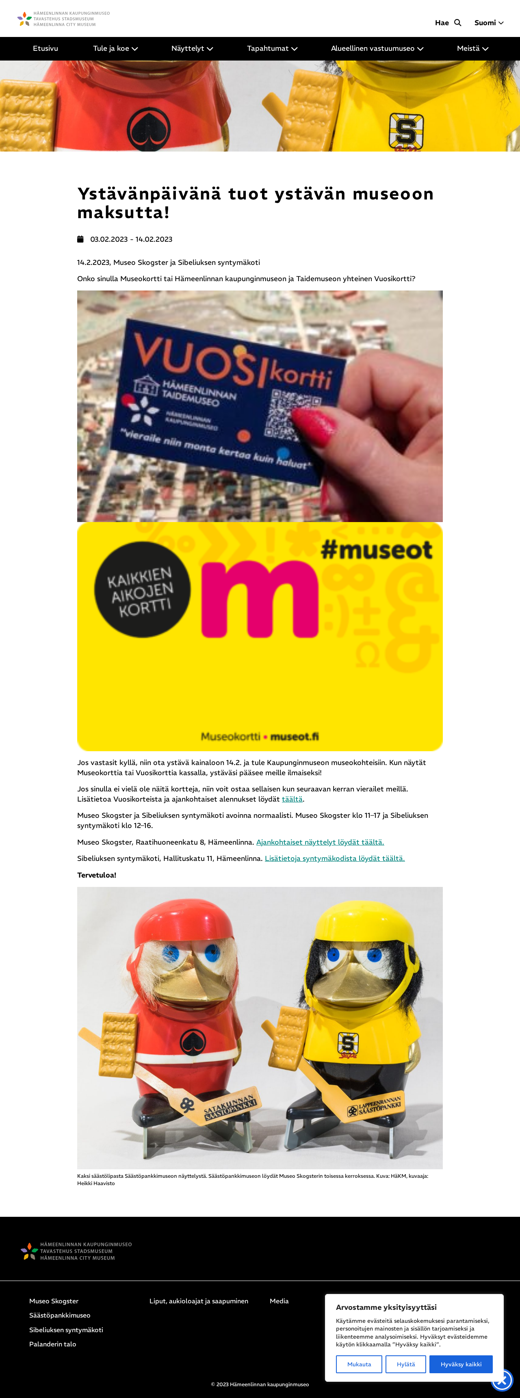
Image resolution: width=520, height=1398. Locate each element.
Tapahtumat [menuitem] (268, 48)
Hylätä (406, 1364)
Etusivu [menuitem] (45, 48)
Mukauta (359, 1364)
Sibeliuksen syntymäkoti (66, 1330)
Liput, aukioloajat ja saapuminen (199, 1301)
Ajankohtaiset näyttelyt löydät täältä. (320, 842)
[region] (414, 1338)
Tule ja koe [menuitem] (111, 48)
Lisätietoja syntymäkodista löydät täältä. (335, 858)
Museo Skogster (53, 1301)
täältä (292, 799)
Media (279, 1301)
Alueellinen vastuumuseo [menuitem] (373, 48)
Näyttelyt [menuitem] (187, 48)
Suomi (485, 22)
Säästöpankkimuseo (60, 1315)
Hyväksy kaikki (461, 1364)
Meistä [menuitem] (468, 48)
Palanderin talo (52, 1344)
